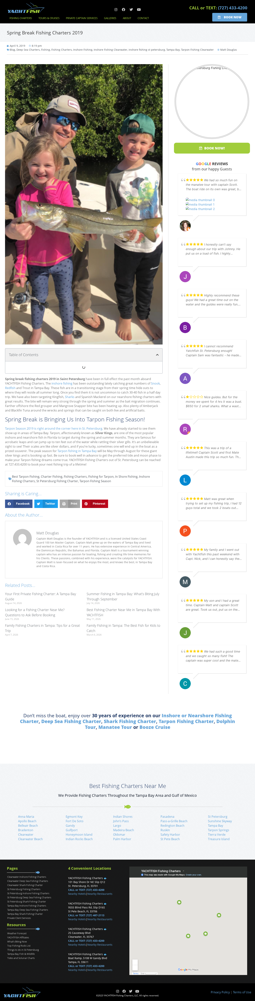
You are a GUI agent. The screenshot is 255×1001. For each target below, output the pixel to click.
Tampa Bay (173, 49)
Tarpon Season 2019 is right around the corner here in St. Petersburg (53, 428)
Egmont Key (74, 817)
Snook (155, 383)
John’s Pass (121, 821)
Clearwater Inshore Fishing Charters (26, 876)
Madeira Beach (123, 830)
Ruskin (165, 830)
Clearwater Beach (30, 839)
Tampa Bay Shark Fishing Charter (25, 914)
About (127, 18)
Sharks (69, 397)
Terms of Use (242, 992)
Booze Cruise (154, 727)
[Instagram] (116, 9)
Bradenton (25, 830)
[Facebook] (123, 9)
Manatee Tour (115, 727)
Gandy (70, 826)
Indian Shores (123, 817)
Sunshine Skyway (220, 821)
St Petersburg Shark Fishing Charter (26, 901)
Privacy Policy (220, 992)
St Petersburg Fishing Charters (23, 889)
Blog (12, 49)
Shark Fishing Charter (130, 721)
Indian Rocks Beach (79, 839)
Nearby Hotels (77, 894)
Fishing (45, 49)
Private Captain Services (81, 18)
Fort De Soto (74, 821)
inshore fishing (62, 383)
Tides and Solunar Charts (21, 958)
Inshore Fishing (82, 49)
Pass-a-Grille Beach (174, 821)
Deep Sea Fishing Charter (71, 721)
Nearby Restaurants (99, 894)
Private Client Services (19, 918)
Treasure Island (219, 839)
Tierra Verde (217, 834)
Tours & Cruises (49, 18)
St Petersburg (217, 817)
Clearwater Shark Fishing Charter (25, 885)
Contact (143, 18)
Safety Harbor (170, 834)
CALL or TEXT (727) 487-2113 (86, 915)
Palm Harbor (122, 839)
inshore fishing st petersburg (147, 49)
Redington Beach (172, 826)
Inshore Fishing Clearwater (110, 49)
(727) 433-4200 (232, 7)
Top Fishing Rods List (18, 945)
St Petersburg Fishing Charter (57, 481)
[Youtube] (139, 9)
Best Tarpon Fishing (25, 477)
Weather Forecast (17, 933)
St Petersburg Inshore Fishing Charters (28, 893)
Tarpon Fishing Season (95, 481)
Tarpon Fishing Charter (186, 721)
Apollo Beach (27, 821)
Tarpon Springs (218, 830)
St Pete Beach (170, 839)
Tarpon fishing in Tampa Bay (77, 451)
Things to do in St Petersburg (23, 949)
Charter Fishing (51, 477)
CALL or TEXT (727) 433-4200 (86, 890)
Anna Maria (26, 817)
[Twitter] (131, 9)
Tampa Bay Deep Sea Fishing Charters (27, 909)
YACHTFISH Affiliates (18, 937)
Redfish (10, 388)
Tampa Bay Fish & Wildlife (21, 954)
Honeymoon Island (79, 834)
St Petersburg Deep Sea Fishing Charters (29, 897)
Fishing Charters (21, 18)
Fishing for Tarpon (101, 477)
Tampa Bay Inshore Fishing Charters (26, 905)
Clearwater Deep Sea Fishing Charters (27, 881)
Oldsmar (119, 834)
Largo (117, 826)
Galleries (110, 18)
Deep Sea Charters (28, 49)
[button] (157, 354)
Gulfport (72, 830)
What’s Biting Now (17, 941)
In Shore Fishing (126, 477)
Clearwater (25, 834)
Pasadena (167, 817)
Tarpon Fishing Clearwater (197, 49)
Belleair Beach (28, 826)
